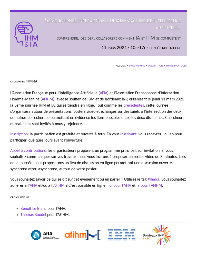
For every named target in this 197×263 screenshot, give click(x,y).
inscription (155, 65)
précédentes (133, 106)
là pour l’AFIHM (149, 186)
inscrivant (128, 134)
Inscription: (19, 134)
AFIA (103, 93)
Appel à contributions (28, 151)
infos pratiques (176, 65)
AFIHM (47, 99)
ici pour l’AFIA (120, 186)
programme (137, 65)
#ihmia (153, 179)
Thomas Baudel (33, 215)
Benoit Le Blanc (33, 209)
